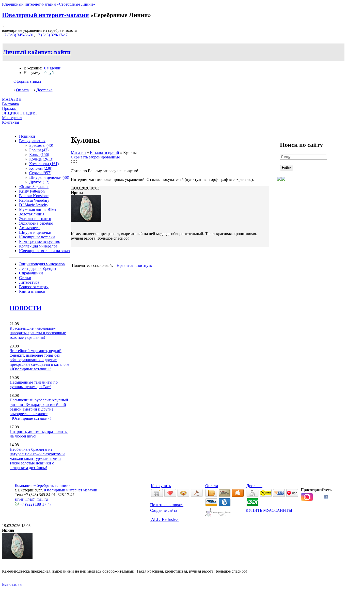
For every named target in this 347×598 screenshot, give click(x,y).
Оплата (22, 90)
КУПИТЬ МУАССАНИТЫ (269, 510)
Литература (29, 282)
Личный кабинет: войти (37, 52)
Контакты (10, 122)
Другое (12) (39, 182)
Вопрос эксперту (34, 287)
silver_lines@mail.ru (31, 499)
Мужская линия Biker (37, 209)
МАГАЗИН (12, 99)
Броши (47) (39, 150)
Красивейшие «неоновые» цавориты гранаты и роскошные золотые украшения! (38, 333)
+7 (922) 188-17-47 (35, 504)
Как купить (161, 486)
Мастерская (12, 117)
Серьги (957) (40, 173)
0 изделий (52, 68)
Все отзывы (12, 584)
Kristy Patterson (32, 191)
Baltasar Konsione (34, 196)
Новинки (27, 136)
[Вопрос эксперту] (283, 184)
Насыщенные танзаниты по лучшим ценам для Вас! (34, 384)
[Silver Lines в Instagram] (307, 500)
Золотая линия (31, 214)
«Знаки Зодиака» (34, 186)
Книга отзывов (32, 291)
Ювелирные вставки (37, 237)
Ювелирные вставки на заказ (44, 251)
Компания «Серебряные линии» (43, 485)
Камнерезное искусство (39, 241)
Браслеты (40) (41, 145)
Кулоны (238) (40, 168)
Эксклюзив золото (35, 218)
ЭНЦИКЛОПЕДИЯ (19, 113)
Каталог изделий (104, 152)
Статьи (25, 277)
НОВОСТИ (25, 308)
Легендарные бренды (37, 268)
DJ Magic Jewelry (33, 205)
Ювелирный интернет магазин (70, 490)
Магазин (78, 152)
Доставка (44, 90)
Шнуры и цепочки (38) (49, 177)
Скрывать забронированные (95, 157)
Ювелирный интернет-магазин (45, 15)
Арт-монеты (29, 228)
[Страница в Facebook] (326, 498)
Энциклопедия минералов (42, 264)
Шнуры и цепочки (35, 232)
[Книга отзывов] (279, 184)
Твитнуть (144, 265)
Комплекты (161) (44, 164)
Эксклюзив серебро (36, 223)
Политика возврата (166, 505)
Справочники (31, 273)
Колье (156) (39, 154)
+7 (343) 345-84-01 (18, 35)
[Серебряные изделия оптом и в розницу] (218, 516)
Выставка (10, 106)
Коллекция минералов (38, 246)
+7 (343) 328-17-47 (52, 35)
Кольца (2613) (41, 159)
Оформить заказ (27, 81)
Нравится (125, 265)
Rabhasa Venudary (34, 200)
